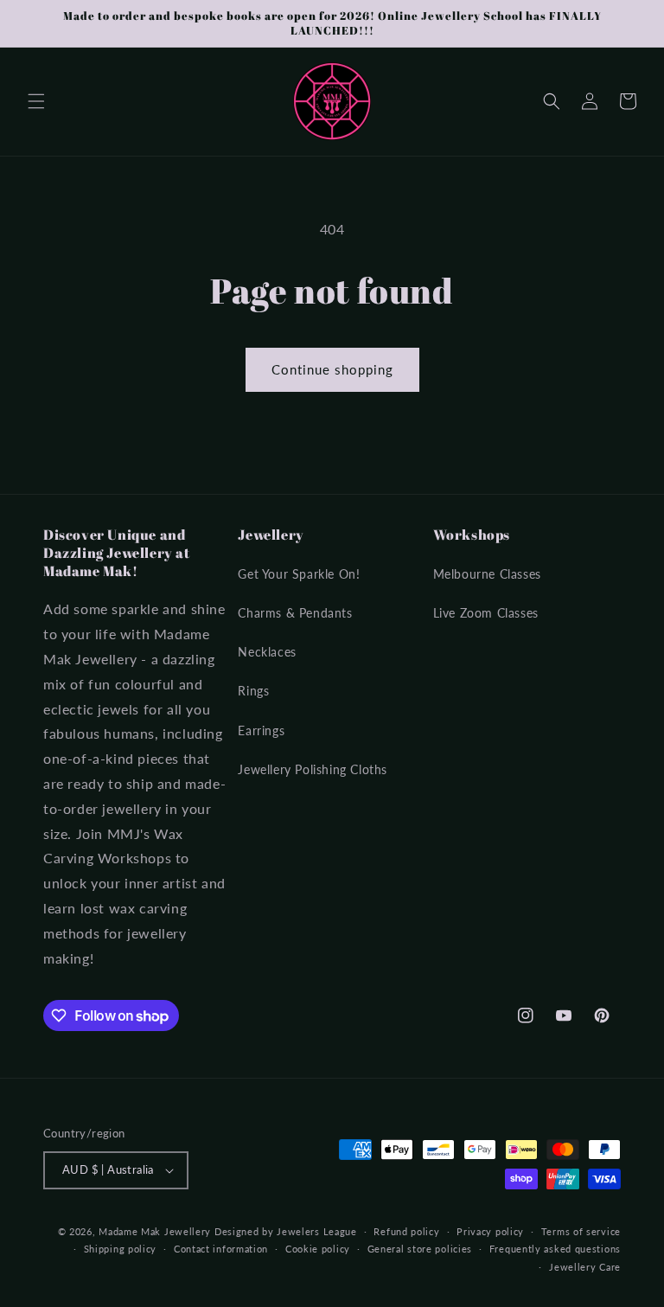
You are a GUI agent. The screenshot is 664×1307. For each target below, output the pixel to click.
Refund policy (406, 1231)
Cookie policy (317, 1248)
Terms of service (581, 1231)
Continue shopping (332, 369)
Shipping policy (120, 1248)
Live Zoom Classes (486, 612)
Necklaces (267, 651)
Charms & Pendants (295, 612)
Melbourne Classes (487, 574)
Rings (253, 690)
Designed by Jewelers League (285, 1231)
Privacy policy (490, 1231)
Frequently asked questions (555, 1248)
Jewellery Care (585, 1266)
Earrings (261, 730)
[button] (36, 101)
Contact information (221, 1248)
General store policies (419, 1248)
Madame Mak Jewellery (155, 1231)
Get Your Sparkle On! (299, 574)
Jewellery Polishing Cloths (312, 769)
